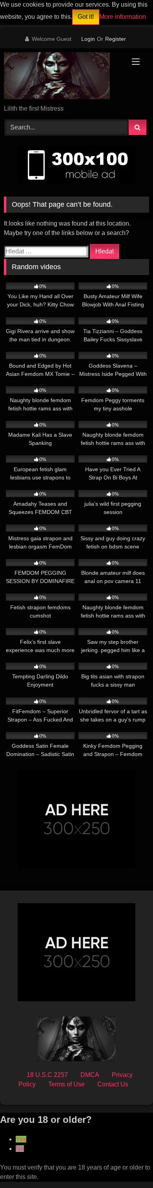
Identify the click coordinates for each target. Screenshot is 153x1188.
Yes (21, 1139)
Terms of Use (66, 1084)
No (20, 1148)
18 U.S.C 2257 (47, 1074)
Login (88, 39)
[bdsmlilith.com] (63, 77)
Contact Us (112, 1084)
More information (122, 16)
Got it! (86, 16)
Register (115, 39)
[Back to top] (128, 1164)
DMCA (89, 1074)
